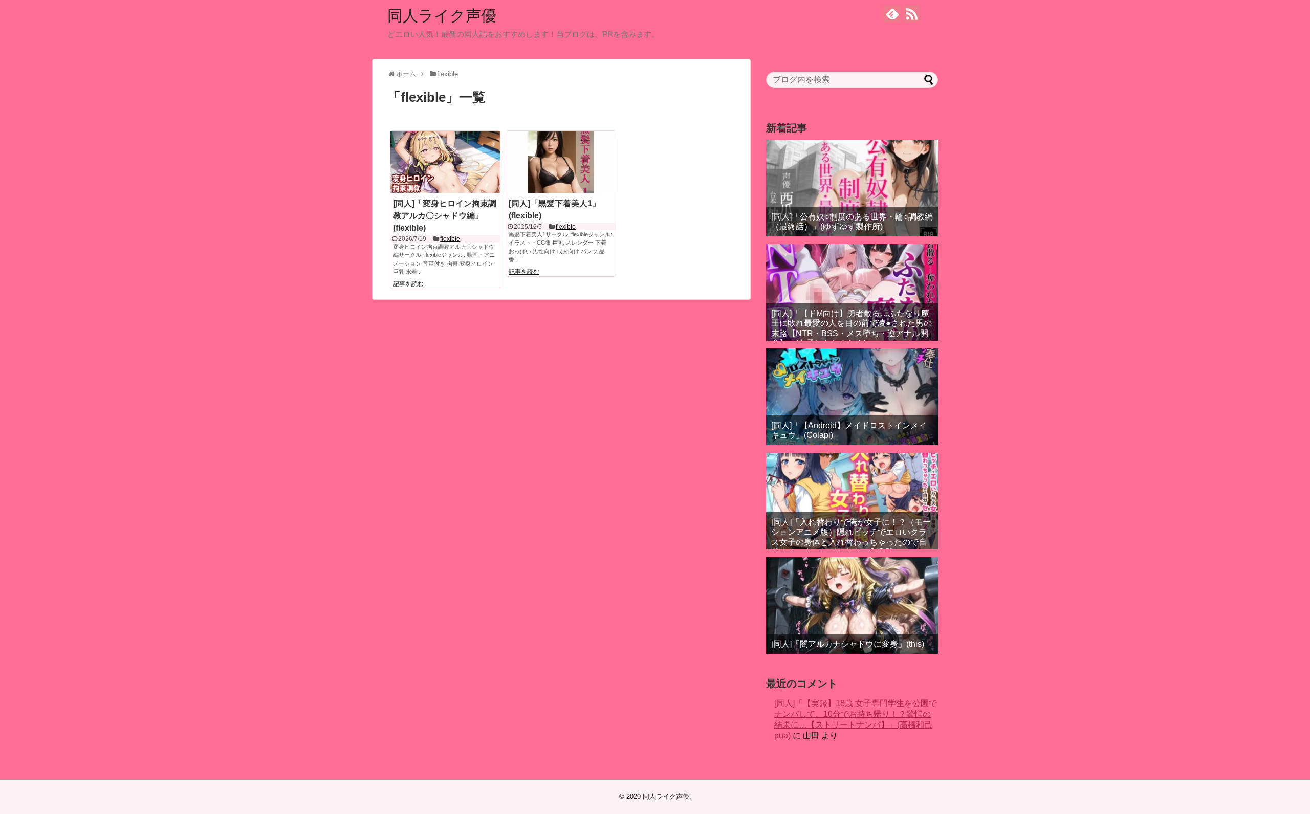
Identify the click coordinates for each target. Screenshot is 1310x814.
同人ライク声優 (441, 15)
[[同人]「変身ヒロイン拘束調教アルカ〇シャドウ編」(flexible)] (445, 161)
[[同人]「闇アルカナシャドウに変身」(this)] (852, 605)
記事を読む (408, 284)
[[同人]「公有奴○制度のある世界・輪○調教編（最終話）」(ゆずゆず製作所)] (852, 188)
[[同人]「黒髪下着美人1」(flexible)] (561, 161)
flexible (450, 239)
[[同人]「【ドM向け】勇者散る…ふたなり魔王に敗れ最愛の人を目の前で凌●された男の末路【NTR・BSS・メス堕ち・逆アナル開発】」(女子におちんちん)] (852, 292)
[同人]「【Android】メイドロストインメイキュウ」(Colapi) (849, 430)
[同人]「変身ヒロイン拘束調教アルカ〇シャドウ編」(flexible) (444, 215)
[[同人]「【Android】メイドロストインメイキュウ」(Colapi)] (852, 396)
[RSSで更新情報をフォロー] (911, 13)
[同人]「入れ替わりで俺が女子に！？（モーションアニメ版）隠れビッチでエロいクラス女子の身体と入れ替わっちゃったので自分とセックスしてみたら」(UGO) (851, 537)
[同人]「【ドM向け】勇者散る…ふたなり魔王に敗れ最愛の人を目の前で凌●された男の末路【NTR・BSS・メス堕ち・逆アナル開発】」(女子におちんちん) (851, 328)
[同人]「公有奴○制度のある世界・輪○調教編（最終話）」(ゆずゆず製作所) (852, 221)
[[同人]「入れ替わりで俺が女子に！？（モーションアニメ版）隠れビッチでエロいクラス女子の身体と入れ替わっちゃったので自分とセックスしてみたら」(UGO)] (852, 501)
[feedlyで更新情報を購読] (892, 13)
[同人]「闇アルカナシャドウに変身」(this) (847, 644)
